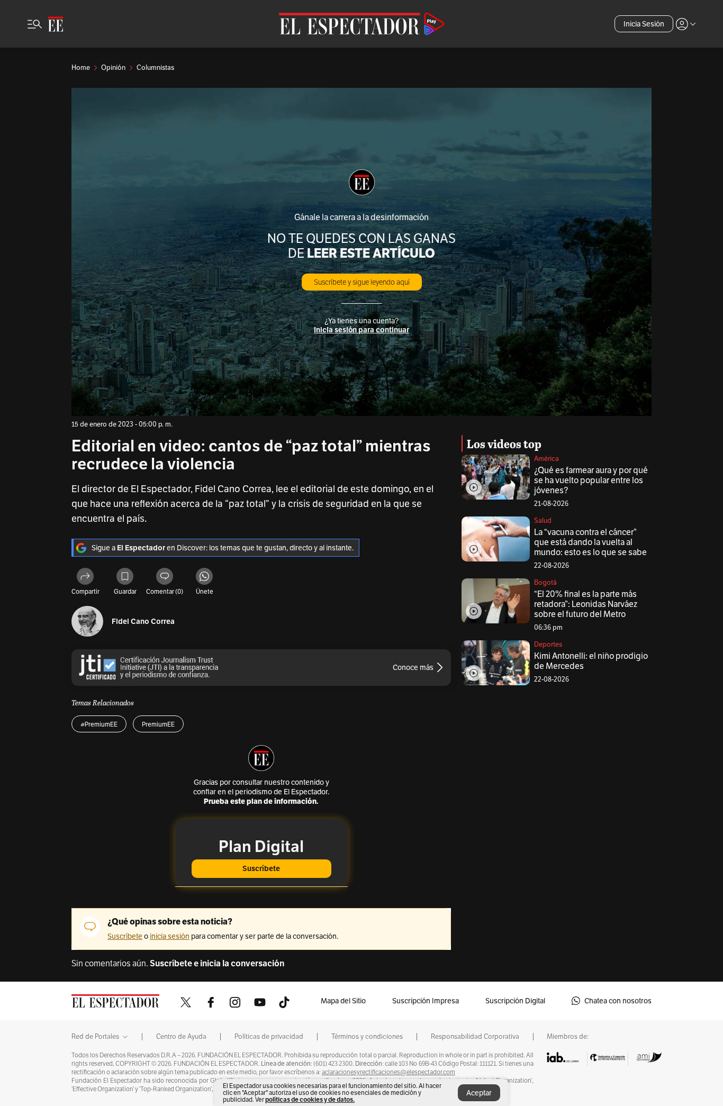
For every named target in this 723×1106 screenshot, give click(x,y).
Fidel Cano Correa (143, 621)
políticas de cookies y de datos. (310, 1099)
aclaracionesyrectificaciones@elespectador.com (388, 1072)
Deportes (548, 644)
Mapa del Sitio (343, 1000)
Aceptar (479, 1093)
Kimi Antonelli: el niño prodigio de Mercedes (591, 661)
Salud (543, 520)
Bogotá (545, 582)
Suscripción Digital (515, 1000)
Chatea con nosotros (618, 1000)
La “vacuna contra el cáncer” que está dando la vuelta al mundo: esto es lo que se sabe (590, 542)
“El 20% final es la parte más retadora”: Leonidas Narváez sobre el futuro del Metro (585, 604)
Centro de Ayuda (181, 1036)
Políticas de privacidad (268, 1036)
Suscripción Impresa (425, 1000)
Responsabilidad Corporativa (475, 1036)
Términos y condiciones (367, 1036)
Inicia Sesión (643, 24)
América (546, 458)
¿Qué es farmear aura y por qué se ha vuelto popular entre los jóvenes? (591, 480)
